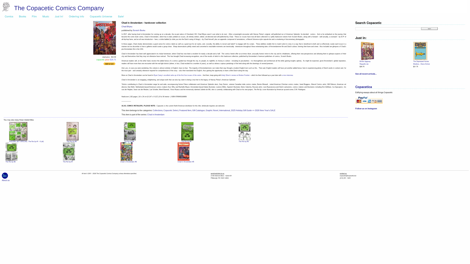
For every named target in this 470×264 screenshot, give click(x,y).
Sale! (121, 16)
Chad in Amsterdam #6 (128, 161)
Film (34, 16)
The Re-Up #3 (244, 141)
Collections (158, 110)
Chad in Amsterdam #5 (186, 161)
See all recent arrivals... (366, 73)
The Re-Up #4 (186, 141)
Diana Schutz (425, 64)
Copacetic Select (171, 110)
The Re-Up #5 (129, 141)
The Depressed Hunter (421, 61)
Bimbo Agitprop (365, 61)
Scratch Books (139, 30)
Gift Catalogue (198, 110)
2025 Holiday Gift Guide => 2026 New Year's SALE (253, 110)
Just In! (59, 16)
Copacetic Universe (101, 16)
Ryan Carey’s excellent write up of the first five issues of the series (177, 75)
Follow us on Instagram (366, 108)
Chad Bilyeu (127, 26)
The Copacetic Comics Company (59, 8)
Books (22, 16)
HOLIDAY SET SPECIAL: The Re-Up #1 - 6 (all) (26, 141)
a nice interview (287, 75)
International (224, 110)
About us (6, 180)
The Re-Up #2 (11, 161)
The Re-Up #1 (68, 161)
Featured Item (185, 110)
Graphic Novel (212, 110)
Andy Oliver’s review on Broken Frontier (235, 75)
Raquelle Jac (364, 64)
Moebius (416, 64)
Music (45, 16)
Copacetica (363, 86)
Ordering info (76, 16)
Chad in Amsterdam (155, 115)
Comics (9, 16)
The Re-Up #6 (72, 141)
